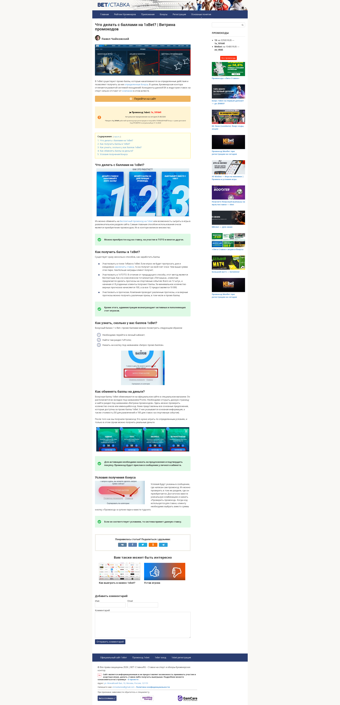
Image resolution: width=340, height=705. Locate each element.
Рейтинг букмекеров (125, 14)
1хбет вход (160, 657)
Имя (97, 600)
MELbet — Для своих (222, 227)
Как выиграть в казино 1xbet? (117, 582)
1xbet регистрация (181, 657)
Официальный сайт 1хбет (113, 657)
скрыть (117, 136)
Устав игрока (152, 582)
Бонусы (163, 14)
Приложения (147, 14)
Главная (104, 14)
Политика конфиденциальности (153, 687)
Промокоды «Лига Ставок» (225, 78)
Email (130, 600)
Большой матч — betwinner (226, 272)
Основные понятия (201, 14)
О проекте (133, 679)
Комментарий (102, 610)
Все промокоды (228, 58)
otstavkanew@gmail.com (123, 687)
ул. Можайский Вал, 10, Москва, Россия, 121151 (126, 683)
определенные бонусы (136, 84)
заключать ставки (124, 266)
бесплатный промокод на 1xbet (136, 221)
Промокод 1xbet (140, 657)
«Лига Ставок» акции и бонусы (227, 249)
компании (127, 90)
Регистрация (179, 14)
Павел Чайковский (115, 38)
